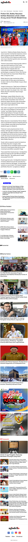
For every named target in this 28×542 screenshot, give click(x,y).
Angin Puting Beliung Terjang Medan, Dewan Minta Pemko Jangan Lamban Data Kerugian (18, 482)
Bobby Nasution (9, 11)
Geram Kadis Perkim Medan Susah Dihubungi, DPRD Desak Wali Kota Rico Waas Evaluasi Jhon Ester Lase (18, 496)
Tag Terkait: (3, 176)
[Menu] (27, 2)
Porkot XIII (21, 11)
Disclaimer (19, 536)
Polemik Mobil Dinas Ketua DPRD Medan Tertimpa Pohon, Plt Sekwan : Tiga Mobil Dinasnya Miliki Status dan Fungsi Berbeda (12, 340)
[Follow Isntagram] (16, 533)
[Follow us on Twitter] (12, 533)
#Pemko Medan (4, 178)
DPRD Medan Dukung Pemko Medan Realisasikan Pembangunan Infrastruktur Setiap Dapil (7, 212)
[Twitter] (8, 172)
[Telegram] (18, 172)
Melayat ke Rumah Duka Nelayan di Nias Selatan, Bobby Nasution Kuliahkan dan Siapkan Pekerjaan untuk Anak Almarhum (13, 188)
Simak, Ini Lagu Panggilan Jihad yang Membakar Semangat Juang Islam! (11, 455)
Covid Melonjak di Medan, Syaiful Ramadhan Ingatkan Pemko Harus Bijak (7, 237)
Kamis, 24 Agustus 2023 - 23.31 (9, 22)
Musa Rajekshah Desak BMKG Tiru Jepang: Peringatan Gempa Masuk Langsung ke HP (12, 318)
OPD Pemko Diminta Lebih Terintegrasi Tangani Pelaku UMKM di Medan (7, 220)
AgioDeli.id (4, 52)
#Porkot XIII (12, 178)
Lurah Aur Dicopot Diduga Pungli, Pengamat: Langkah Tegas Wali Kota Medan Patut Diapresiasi (14, 193)
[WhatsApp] (15, 172)
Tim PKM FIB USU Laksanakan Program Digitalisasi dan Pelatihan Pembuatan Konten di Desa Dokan (13, 274)
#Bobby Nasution (17, 176)
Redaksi (8, 536)
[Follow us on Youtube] (19, 533)
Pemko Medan (15, 11)
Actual (5, 11)
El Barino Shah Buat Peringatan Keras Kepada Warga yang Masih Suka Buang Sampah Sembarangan (18, 511)
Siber (13, 536)
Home (2, 11)
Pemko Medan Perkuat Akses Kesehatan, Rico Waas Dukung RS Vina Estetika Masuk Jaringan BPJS (13, 198)
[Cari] (23, 2)
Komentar (26, 22)
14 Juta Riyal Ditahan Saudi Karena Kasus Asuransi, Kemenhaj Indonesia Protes (11, 383)
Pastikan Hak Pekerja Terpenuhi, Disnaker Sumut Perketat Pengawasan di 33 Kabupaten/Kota (14, 362)
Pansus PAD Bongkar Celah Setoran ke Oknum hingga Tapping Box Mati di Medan (18, 475)
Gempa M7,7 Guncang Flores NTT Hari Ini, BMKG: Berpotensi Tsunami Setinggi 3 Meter (18, 489)
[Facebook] (5, 172)
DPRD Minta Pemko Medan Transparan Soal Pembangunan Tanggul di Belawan (8, 228)
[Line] (12, 172)
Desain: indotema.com (14, 540)
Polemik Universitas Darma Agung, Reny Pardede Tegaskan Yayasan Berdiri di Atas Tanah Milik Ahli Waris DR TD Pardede (13, 297)
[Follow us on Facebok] (8, 533)
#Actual (9, 176)
